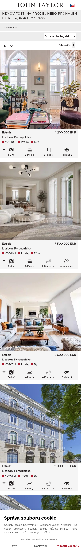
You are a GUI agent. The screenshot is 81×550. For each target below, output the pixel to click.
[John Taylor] (40, 5)
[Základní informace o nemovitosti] (4, 150)
